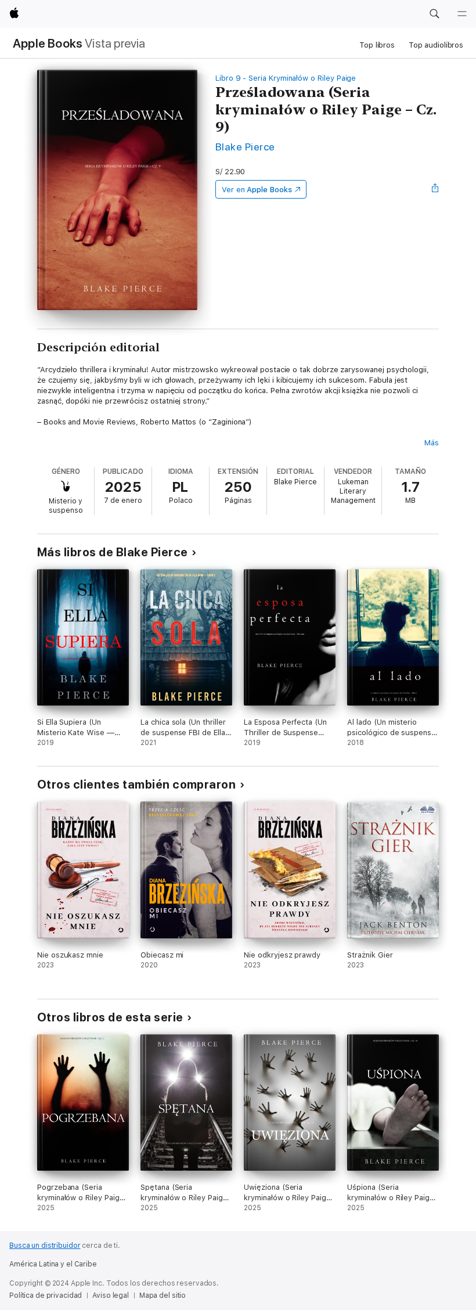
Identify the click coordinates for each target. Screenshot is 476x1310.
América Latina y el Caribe (53, 1264)
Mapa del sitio (162, 1295)
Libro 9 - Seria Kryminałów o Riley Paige (285, 78)
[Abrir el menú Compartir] (435, 189)
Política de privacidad (45, 1295)
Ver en (257, 189)
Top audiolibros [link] (436, 45)
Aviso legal (110, 1295)
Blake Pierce (245, 147)
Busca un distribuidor (44, 1245)
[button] (434, 14)
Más (431, 442)
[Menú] (462, 14)
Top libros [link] (377, 45)
